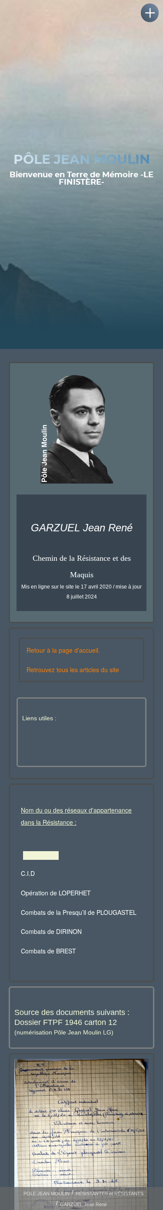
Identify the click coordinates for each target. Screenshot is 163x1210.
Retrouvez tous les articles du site (73, 669)
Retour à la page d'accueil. (63, 650)
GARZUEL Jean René (83, 1204)
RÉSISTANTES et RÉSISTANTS (109, 1193)
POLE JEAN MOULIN (46, 1193)
